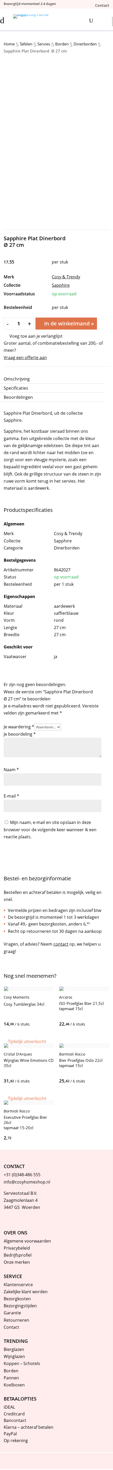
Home (9, 43)
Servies (43, 43)
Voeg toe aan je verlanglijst (36, 336)
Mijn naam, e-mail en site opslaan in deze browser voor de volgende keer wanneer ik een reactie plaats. (50, 829)
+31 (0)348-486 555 (22, 1175)
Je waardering (19, 727)
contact (60, 944)
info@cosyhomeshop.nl (27, 1182)
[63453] (63, 1024)
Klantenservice (18, 1284)
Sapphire (61, 285)
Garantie (12, 1313)
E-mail (11, 796)
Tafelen (26, 43)
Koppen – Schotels (22, 1363)
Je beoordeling (20, 734)
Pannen (11, 1378)
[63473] (63, 1081)
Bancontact (15, 1420)
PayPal (10, 1434)
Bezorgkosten (17, 1299)
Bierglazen (14, 1349)
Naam (11, 769)
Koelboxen (14, 1385)
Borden (62, 43)
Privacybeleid (17, 1248)
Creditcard (14, 1414)
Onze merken (17, 1262)
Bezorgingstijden (20, 1306)
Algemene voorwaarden (27, 1241)
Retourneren (16, 1320)
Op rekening (16, 1440)
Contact (11, 1327)
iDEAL (9, 1407)
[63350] (8, 1024)
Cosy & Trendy (66, 277)
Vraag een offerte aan (25, 357)
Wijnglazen (14, 1356)
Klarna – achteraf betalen (28, 1427)
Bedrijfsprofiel (18, 1255)
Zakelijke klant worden (26, 1292)
